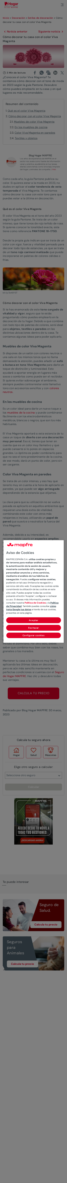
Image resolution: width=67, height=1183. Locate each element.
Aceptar (33, 620)
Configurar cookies (34, 635)
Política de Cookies (35, 602)
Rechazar (33, 628)
